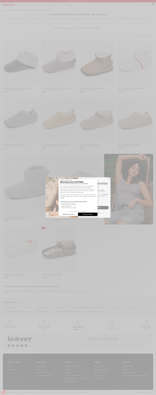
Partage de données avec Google (68, 207)
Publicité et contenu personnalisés (69, 204)
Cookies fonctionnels (66, 206)
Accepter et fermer (88, 214)
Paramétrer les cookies (68, 214)
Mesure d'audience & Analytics (68, 203)
